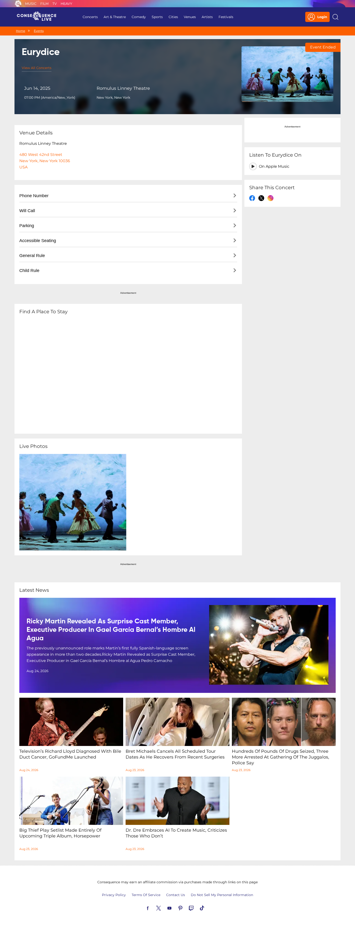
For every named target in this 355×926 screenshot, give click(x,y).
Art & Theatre (115, 17)
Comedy (139, 17)
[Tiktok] (207, 907)
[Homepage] (38, 17)
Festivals (226, 17)
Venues (190, 17)
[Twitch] (196, 907)
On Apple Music (274, 166)
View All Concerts (36, 68)
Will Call (27, 210)
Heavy (66, 3)
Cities (173, 17)
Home (20, 31)
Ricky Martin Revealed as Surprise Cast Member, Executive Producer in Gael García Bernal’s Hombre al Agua (111, 630)
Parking (26, 225)
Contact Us (175, 895)
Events (39, 31)
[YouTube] (175, 907)
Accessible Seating (37, 240)
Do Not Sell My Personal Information (222, 895)
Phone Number (34, 195)
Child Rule (29, 270)
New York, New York (113, 97)
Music (30, 3)
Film (44, 3)
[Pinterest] (186, 907)
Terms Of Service (146, 895)
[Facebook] (153, 907)
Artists (207, 17)
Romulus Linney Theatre (123, 88)
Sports (157, 17)
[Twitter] (164, 907)
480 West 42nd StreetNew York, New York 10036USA (44, 160)
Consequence (18, 3)
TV (54, 3)
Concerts (90, 17)
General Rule (32, 255)
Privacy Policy (114, 895)
